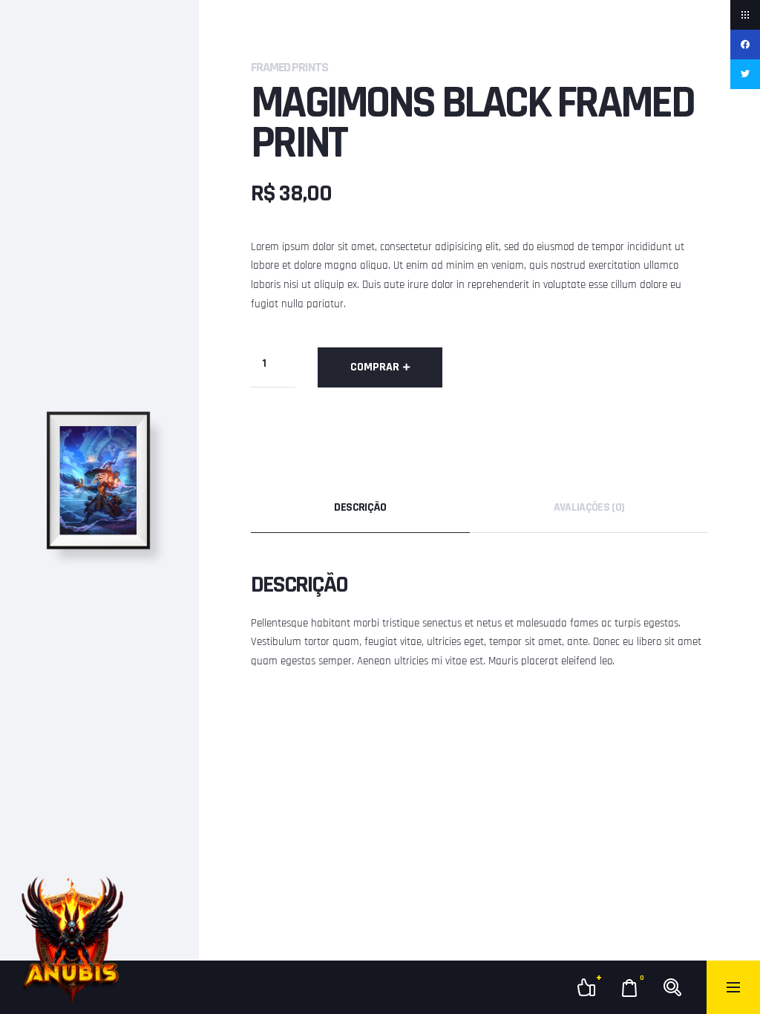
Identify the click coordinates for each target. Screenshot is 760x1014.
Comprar (374, 367)
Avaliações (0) (589, 507)
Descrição (360, 507)
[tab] (360, 507)
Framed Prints (289, 67)
